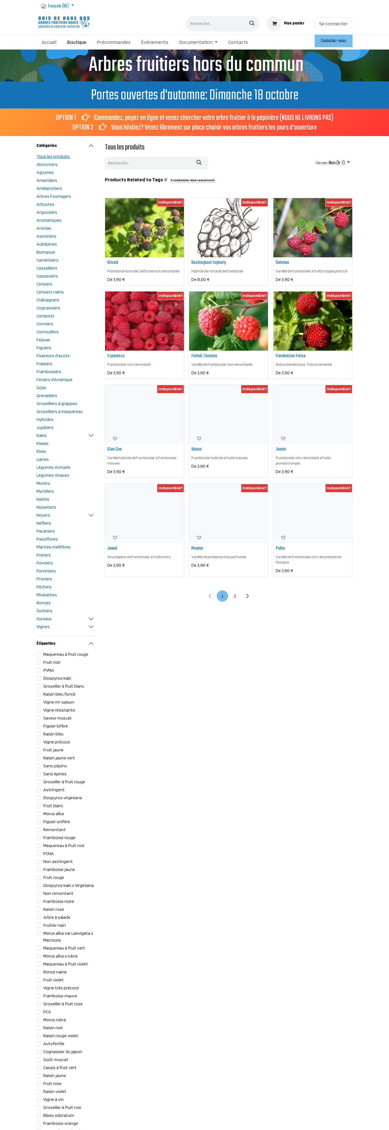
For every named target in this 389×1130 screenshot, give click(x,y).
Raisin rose (53, 909)
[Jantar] (312, 414)
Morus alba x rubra (60, 956)
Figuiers (43, 347)
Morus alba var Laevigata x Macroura (68, 936)
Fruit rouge (53, 877)
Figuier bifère (55, 726)
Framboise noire (58, 901)
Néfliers (43, 523)
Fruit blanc (53, 805)
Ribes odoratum (58, 1115)
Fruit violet (53, 980)
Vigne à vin (53, 1099)
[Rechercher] (252, 23)
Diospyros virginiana (62, 797)
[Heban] (228, 414)
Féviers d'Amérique (54, 379)
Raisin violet (54, 1091)
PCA (47, 1011)
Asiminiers (46, 236)
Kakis (41, 435)
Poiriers (43, 555)
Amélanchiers (49, 188)
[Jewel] (144, 513)
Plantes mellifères (53, 547)
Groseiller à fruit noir (62, 1107)
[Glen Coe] (144, 414)
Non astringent (58, 861)
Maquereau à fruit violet (65, 964)
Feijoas (43, 339)
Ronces (43, 602)
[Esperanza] (144, 321)
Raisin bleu (53, 734)
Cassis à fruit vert (60, 1067)
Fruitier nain (54, 925)
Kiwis (41, 451)
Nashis (42, 499)
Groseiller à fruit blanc (63, 686)
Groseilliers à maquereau (59, 411)
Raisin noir (53, 1027)
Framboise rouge (59, 837)
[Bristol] (144, 227)
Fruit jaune (53, 750)
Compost (45, 316)
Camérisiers (47, 260)
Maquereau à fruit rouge (65, 654)
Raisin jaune (54, 1075)
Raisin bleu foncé (59, 694)
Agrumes (45, 172)
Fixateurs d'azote (53, 355)
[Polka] (312, 513)
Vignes (43, 626)
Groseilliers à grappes (56, 403)
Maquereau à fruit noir (64, 845)
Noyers (43, 515)
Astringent (54, 789)
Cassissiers (47, 276)
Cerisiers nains (50, 292)
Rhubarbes (46, 594)
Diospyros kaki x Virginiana (68, 885)
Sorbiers (44, 610)
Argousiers (46, 212)
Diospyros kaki (57, 678)
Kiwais (42, 443)
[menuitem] (49, 42)
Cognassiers (48, 308)
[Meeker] (228, 513)
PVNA (48, 670)
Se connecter (333, 23)
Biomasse (45, 252)
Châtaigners (48, 300)
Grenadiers (46, 395)
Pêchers (44, 586)
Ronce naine (55, 972)
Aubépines (46, 244)
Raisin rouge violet (60, 1035)
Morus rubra (54, 1019)
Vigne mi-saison (58, 702)
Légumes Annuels (53, 467)
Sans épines (55, 773)
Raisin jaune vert (59, 758)
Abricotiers (47, 164)
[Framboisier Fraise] (312, 321)
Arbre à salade (56, 917)
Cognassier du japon (62, 1051)
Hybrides (45, 419)
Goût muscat (55, 1059)
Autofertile (53, 1043)
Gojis (41, 387)
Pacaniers (45, 531)
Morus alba (53, 813)
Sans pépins (55, 766)
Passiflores (47, 539)
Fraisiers (44, 363)
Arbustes (45, 204)
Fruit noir (51, 662)
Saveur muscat (57, 718)
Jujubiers (45, 427)
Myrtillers (45, 491)
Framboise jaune (59, 869)
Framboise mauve (60, 995)
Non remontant (58, 893)
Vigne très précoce (61, 988)
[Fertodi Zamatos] (228, 321)
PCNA (48, 853)
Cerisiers (44, 284)
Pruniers (44, 579)
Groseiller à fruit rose (63, 1003)
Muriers (43, 483)
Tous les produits (53, 156)
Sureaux (44, 618)
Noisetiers (46, 507)
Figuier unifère (56, 821)
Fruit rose (52, 1083)
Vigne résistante (59, 710)
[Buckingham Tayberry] (228, 227)
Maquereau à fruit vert (64, 948)
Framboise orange (60, 1123)
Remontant (54, 829)
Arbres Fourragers (53, 196)
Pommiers (46, 571)
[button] (333, 163)
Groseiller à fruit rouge (64, 781)
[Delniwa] (312, 227)
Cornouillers (47, 331)
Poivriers (44, 563)
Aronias (43, 228)
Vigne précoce (56, 742)
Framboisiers (48, 371)
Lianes (42, 459)
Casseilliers (46, 268)
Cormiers (44, 323)
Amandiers (46, 180)
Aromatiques (49, 220)
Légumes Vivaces (52, 475)
